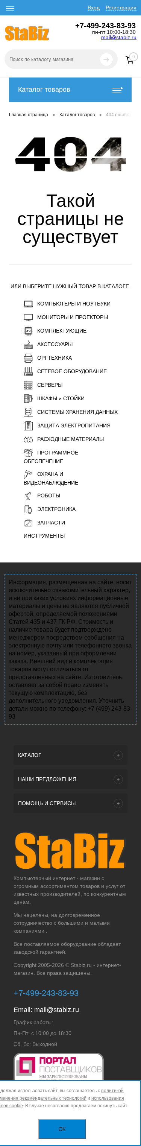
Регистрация (121, 8)
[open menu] (10, 8)
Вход (94, 8)
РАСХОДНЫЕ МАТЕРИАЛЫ (70, 439)
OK (62, 1129)
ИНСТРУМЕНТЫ (44, 536)
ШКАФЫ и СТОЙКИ (61, 398)
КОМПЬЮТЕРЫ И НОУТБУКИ (74, 304)
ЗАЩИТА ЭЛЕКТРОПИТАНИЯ (74, 426)
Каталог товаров (44, 89)
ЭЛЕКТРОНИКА (56, 509)
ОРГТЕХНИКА (54, 358)
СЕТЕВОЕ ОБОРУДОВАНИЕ (72, 371)
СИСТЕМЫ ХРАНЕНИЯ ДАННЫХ (77, 412)
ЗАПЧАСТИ (51, 523)
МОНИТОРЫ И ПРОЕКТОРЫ (72, 317)
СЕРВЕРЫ (49, 385)
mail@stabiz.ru (118, 37)
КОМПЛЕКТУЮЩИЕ (61, 331)
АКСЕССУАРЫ (55, 344)
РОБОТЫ (48, 495)
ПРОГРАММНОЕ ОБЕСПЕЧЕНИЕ (51, 457)
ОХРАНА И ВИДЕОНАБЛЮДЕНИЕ (51, 478)
